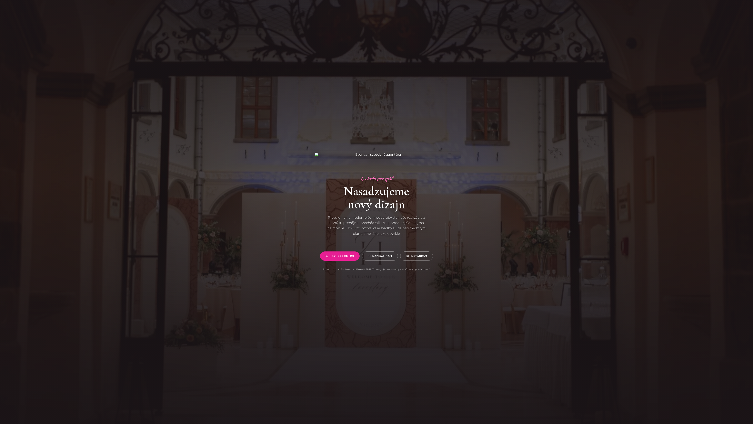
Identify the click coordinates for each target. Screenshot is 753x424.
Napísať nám (382, 256)
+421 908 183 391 (342, 256)
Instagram (419, 256)
